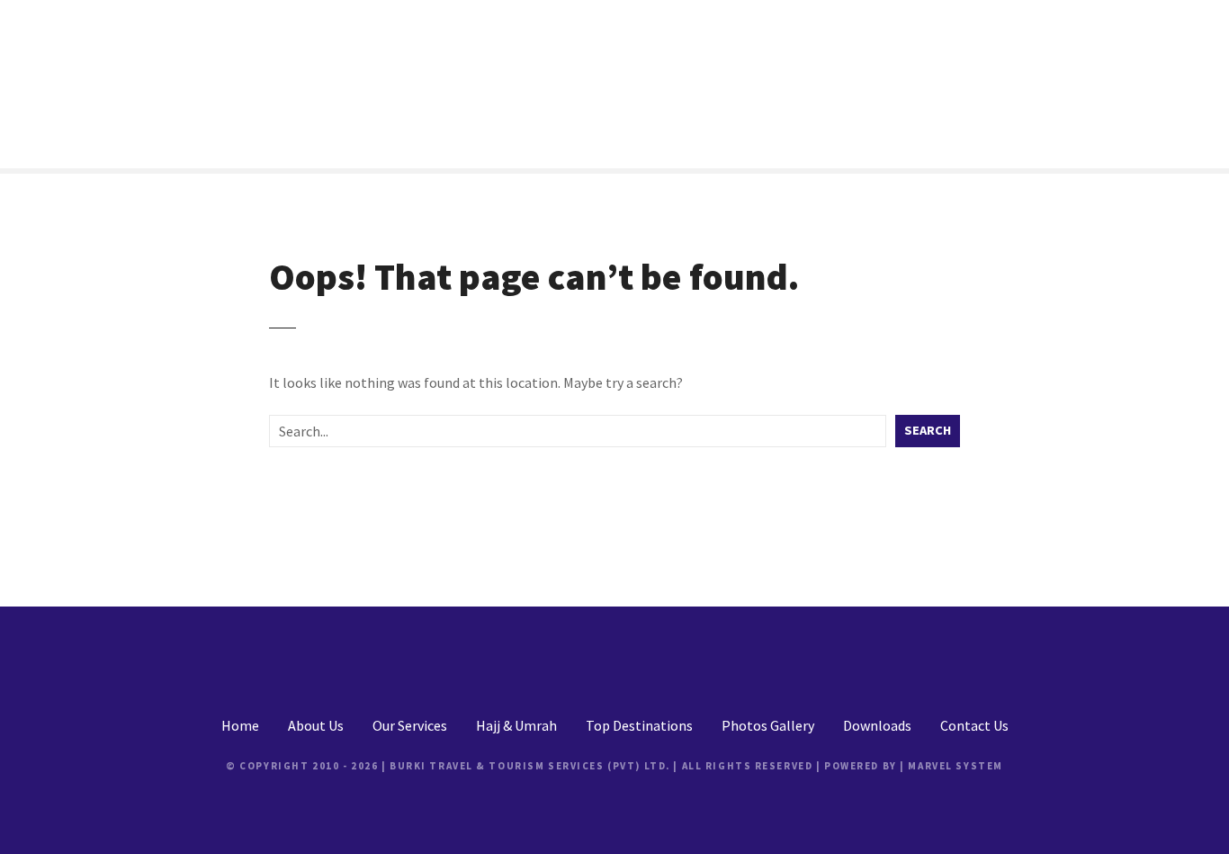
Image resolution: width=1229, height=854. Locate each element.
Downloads (877, 725)
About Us (316, 725)
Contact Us (974, 725)
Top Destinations (639, 725)
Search (927, 430)
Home (240, 725)
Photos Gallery (768, 725)
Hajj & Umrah (516, 725)
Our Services (409, 725)
